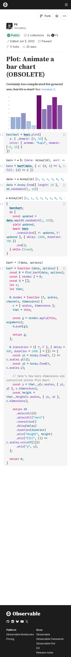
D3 (38, 648)
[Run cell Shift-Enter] (64, 135)
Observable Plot (45, 643)
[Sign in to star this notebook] (56, 16)
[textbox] (35, 143)
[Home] (23, 615)
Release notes (44, 652)
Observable (43, 634)
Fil (15, 24)
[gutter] (2, 73)
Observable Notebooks (20, 634)
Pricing (10, 638)
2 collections (36, 35)
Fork (48, 16)
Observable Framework (50, 638)
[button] (1, 53)
